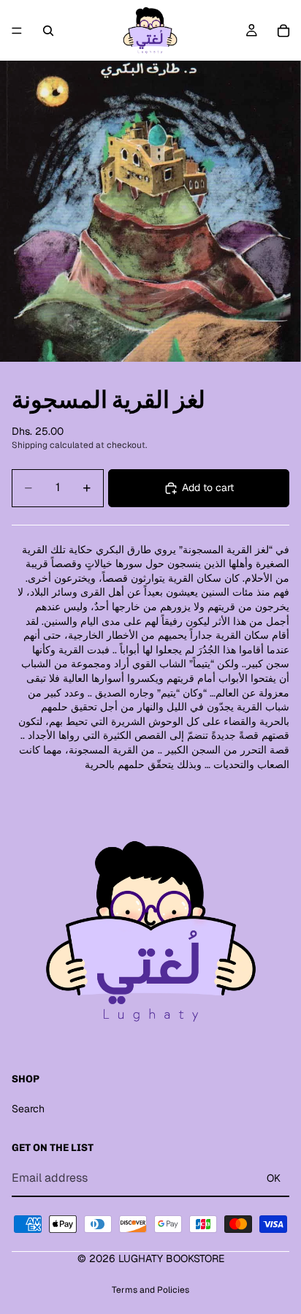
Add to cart (208, 487)
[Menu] (17, 31)
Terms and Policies (150, 1290)
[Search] (48, 31)
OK (274, 1178)
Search (28, 1108)
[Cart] (283, 31)
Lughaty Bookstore (171, 1258)
